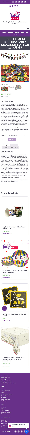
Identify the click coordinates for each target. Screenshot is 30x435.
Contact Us (3, 420)
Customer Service (5, 417)
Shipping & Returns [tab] (8, 147)
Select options (6, 233)
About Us (3, 407)
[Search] (18, 6)
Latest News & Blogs (6, 412)
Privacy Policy (4, 425)
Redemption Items (5, 395)
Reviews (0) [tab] (14, 145)
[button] (26, 56)
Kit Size (3, 135)
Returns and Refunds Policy (7, 423)
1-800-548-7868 (7, 381)
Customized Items (5, 399)
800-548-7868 (8, 1)
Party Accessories (5, 390)
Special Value (4, 400)
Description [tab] (6, 145)
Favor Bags (3, 397)
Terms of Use (4, 427)
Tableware (3, 389)
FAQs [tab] (16, 147)
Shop (2, 386)
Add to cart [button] (5, 320)
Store (2, 404)
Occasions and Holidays (7, 394)
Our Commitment (5, 410)
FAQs (2, 408)
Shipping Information (6, 421)
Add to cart (12, 139)
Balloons (3, 392)
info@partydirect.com (10, 382)
